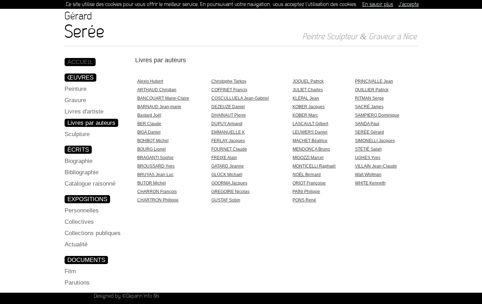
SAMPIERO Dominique (377, 115)
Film (70, 271)
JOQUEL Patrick (308, 81)
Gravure (75, 100)
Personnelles (82, 210)
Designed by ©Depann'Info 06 (126, 296)
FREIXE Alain (224, 157)
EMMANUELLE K (228, 132)
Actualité (76, 244)
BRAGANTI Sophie (155, 157)
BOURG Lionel (151, 149)
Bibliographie (81, 172)
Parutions (77, 282)
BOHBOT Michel (153, 140)
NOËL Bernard (307, 174)
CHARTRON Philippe (158, 200)
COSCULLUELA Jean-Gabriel (240, 98)
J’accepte (408, 4)
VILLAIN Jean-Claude (376, 166)
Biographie (78, 161)
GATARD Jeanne (227, 166)
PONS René (304, 200)
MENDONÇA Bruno (311, 149)
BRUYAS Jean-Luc (155, 174)
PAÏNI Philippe (306, 191)
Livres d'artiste (84, 111)
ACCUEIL (80, 62)
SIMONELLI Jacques (375, 140)
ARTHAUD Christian (156, 89)
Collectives (79, 221)
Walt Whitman (368, 174)
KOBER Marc (305, 115)
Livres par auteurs (91, 122)
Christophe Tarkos (228, 81)
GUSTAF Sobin (225, 200)
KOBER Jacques (309, 106)
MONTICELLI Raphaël (314, 166)
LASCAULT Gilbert (310, 123)
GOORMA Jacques (229, 183)
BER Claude (149, 123)
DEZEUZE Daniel (228, 106)
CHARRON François (157, 191)
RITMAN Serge (369, 98)
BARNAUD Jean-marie (159, 106)
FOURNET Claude (229, 149)
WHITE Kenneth (370, 183)
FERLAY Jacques (228, 140)
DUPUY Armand (226, 123)
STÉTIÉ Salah (368, 149)
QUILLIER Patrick (371, 89)
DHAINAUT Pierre (228, 115)
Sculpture (77, 134)
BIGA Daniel (149, 132)
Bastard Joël (149, 115)
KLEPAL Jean (306, 98)
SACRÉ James (369, 106)
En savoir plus (377, 4)
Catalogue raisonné (90, 183)
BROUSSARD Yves (156, 166)
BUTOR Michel (151, 183)
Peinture (75, 89)
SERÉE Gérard (369, 132)
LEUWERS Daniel (310, 132)
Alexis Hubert (150, 81)
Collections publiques (93, 233)
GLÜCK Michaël (226, 174)
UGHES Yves (367, 157)
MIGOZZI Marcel (308, 157)
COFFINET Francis (229, 89)
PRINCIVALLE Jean (374, 81)
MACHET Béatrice (310, 140)
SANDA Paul (367, 123)
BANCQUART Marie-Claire (163, 98)
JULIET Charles (308, 89)
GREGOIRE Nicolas (230, 191)
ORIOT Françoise (309, 183)
